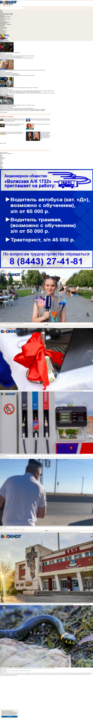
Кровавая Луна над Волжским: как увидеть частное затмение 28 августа (37, 674)
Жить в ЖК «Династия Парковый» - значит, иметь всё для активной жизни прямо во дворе (59, 604)
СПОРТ (1, 29)
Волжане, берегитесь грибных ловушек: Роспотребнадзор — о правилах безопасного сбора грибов (39, 668)
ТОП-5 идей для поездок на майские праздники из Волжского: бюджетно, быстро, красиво (17, 75)
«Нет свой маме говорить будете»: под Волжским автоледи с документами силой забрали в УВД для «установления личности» (21, 526)
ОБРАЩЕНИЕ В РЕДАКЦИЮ (5, 24)
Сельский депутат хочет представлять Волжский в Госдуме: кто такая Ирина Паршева (16, 108)
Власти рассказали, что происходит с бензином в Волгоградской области (13, 454)
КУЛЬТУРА (2, 20)
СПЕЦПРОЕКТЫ (3, 28)
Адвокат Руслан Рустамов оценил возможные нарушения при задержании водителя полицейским (41, 454)
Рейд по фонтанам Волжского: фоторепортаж (9, 73)
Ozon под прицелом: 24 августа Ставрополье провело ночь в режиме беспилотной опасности (16, 670)
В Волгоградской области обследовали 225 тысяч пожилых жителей (33, 604)
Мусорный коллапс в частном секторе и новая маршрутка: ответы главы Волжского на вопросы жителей (20, 91)
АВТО (1, 11)
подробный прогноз (3, 153)
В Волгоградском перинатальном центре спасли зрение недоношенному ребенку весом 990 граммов (66, 674)
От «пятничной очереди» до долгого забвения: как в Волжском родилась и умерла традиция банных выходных (19, 603)
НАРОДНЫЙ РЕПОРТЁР (5, 22)
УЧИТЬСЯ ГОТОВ (6, 36)
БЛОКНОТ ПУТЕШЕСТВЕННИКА (6, 13)
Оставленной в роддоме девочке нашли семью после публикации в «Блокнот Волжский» (17, 55)
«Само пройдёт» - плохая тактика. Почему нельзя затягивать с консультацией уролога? (40, 327)
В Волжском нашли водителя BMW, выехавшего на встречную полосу (69, 454)
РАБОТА (7, 35)
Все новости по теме (4, 54)
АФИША (1, 12)
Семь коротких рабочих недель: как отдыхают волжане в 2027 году (48, 673)
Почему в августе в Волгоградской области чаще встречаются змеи (12, 668)
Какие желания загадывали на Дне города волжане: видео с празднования (11, 323)
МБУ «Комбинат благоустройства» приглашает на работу (16, 674)
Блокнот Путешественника (5, 59)
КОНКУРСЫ (2, 17)
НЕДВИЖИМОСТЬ (3, 23)
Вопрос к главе (3, 76)
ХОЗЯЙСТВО (2, 31)
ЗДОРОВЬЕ (2, 15)
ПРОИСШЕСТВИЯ (3, 27)
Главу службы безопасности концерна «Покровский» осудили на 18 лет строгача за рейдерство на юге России (19, 673)
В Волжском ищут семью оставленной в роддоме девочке (11, 56)
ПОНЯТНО (9, 716)
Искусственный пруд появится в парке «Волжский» (10, 74)
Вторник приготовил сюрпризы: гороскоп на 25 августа (54, 526)
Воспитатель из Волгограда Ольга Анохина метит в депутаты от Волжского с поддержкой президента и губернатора (22, 110)
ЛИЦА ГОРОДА (3, 21)
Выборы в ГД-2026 (3, 94)
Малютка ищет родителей (5, 41)
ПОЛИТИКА (2, 26)
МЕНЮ (1, 10)
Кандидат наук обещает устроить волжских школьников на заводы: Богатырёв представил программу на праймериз (22, 109)
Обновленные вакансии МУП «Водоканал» (71, 526)
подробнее (10, 153)
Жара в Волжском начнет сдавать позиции (85, 526)
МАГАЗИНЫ (6, 40)
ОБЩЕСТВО (2, 25)
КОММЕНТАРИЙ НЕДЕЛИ (5, 16)
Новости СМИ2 (3, 143)
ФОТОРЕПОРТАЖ (3, 30)
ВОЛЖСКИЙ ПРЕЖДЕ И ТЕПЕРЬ (6, 14)
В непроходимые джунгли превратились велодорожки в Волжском (70, 673)
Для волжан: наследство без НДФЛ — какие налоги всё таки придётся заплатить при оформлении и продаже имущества (58, 603)
